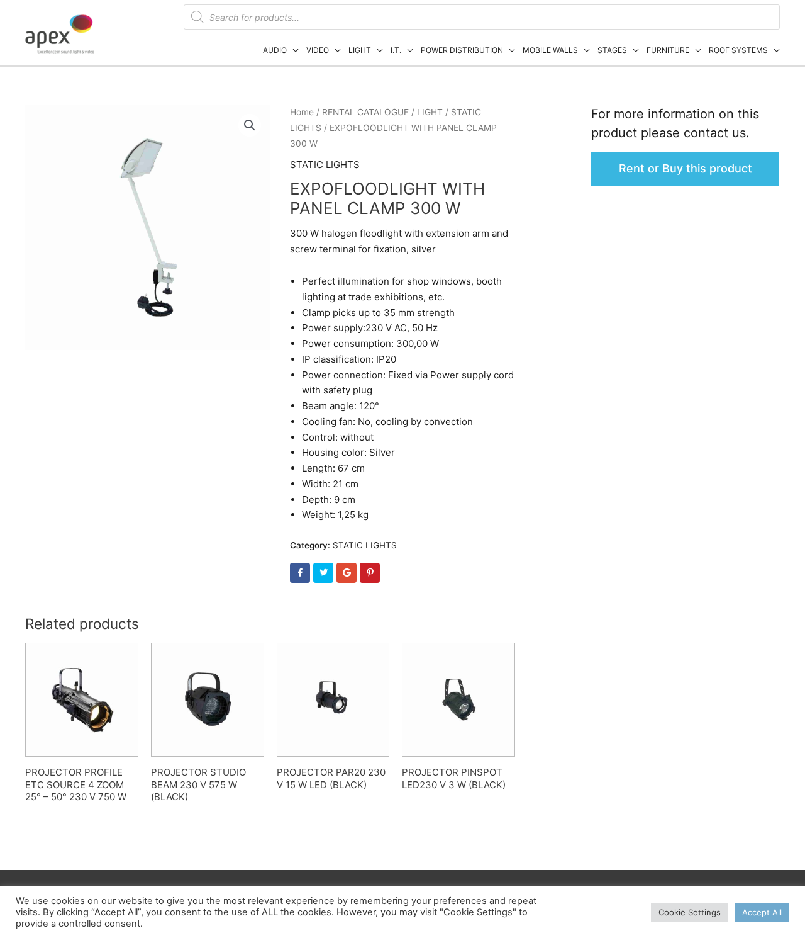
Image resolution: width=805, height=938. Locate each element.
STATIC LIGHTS (325, 165)
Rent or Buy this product (685, 168)
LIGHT (359, 50)
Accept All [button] (762, 912)
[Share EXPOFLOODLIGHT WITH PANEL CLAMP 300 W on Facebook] (300, 573)
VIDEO (317, 50)
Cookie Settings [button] (689, 912)
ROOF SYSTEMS (738, 50)
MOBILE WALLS (550, 50)
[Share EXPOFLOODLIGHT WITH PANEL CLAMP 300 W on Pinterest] (370, 573)
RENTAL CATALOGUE (365, 112)
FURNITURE (668, 50)
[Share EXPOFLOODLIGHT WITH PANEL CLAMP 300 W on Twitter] (323, 573)
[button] (249, 125)
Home (302, 112)
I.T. (396, 50)
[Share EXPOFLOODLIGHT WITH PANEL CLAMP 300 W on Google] (346, 573)
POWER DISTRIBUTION (462, 50)
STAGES (612, 50)
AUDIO (275, 50)
